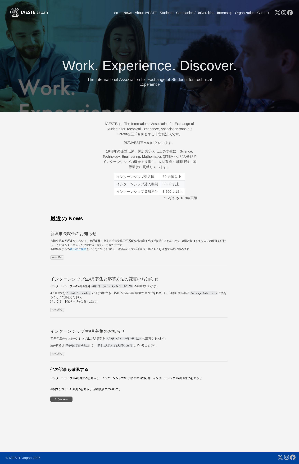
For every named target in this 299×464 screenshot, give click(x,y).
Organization (245, 13)
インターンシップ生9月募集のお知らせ (87, 331)
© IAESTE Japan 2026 (23, 458)
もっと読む (57, 257)
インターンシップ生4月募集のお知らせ (74, 378)
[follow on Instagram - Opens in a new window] (284, 13)
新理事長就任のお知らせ (73, 233)
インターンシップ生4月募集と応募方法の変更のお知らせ (104, 279)
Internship (224, 13)
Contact (263, 13)
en (116, 13)
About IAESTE (146, 13)
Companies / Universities (195, 13)
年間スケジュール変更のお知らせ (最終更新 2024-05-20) (85, 389)
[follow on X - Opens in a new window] (277, 13)
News (128, 13)
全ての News (62, 399)
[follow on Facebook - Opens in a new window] (290, 13)
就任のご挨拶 (78, 249)
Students (166, 13)
